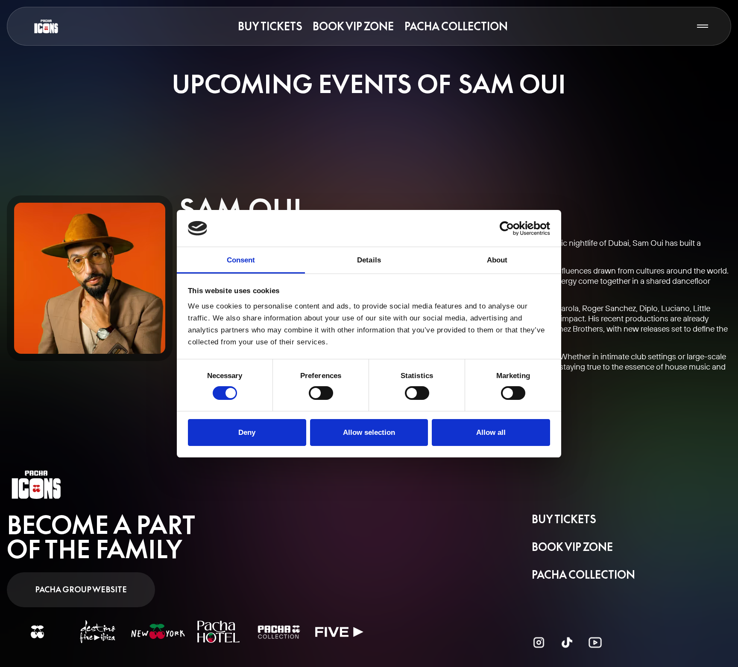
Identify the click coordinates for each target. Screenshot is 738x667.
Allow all (491, 432)
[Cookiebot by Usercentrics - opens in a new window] (512, 228)
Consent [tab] (241, 260)
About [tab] (497, 260)
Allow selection (369, 432)
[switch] (321, 393)
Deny (246, 432)
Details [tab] (369, 260)
